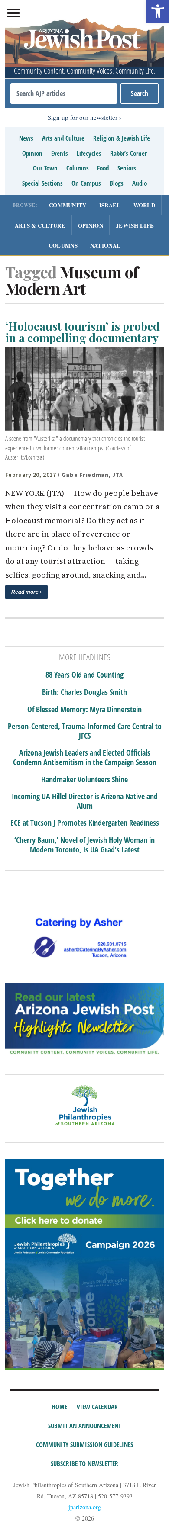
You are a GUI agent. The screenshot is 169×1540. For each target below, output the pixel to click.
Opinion (32, 153)
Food (103, 168)
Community (68, 205)
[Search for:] (63, 93)
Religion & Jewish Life (121, 138)
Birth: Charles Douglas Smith (84, 692)
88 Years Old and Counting (85, 675)
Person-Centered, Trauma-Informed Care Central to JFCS (85, 731)
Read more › (26, 592)
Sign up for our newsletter (82, 117)
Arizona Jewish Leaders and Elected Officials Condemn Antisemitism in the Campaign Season (84, 757)
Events (59, 153)
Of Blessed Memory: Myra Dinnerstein (84, 709)
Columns (77, 168)
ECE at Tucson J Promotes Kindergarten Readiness (84, 823)
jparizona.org (84, 1507)
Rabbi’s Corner (128, 153)
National (105, 245)
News (26, 138)
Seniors (126, 168)
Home (59, 1406)
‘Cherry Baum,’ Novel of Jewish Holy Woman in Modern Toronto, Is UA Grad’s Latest (84, 845)
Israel (110, 205)
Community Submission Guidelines (84, 1444)
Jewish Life (135, 225)
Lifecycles (89, 153)
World (144, 205)
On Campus (86, 183)
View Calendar (97, 1406)
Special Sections (42, 183)
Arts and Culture (63, 138)
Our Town (45, 168)
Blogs (117, 183)
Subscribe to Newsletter (84, 1463)
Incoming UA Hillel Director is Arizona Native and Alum (85, 801)
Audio (139, 183)
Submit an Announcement (84, 1425)
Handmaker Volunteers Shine (84, 779)
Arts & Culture (40, 225)
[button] (157, 11)
